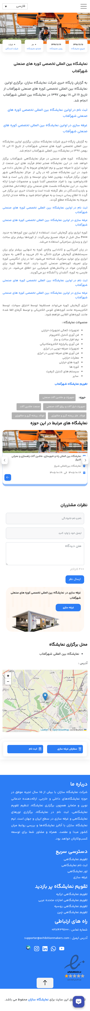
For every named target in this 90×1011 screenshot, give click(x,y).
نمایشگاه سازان (38, 999)
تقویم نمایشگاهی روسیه (70, 906)
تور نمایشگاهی (77, 871)
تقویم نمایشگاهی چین (72, 912)
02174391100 (60, 929)
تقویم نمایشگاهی (75, 859)
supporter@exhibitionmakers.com (46, 938)
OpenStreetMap (60, 730)
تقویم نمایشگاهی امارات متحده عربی (62, 900)
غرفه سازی (80, 877)
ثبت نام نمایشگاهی (74, 865)
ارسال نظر (75, 579)
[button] (4, 460)
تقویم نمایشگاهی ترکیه (71, 894)
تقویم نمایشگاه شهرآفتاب (71, 384)
